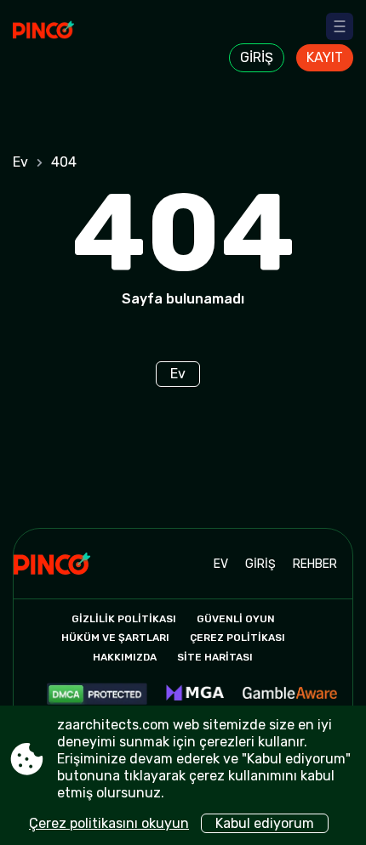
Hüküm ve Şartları (115, 638)
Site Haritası (215, 657)
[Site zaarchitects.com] (60, 40)
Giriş (256, 57)
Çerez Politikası (237, 638)
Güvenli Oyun (236, 619)
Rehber (315, 564)
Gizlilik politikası (123, 619)
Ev (20, 162)
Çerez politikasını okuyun (109, 823)
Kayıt (324, 57)
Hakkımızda (125, 657)
